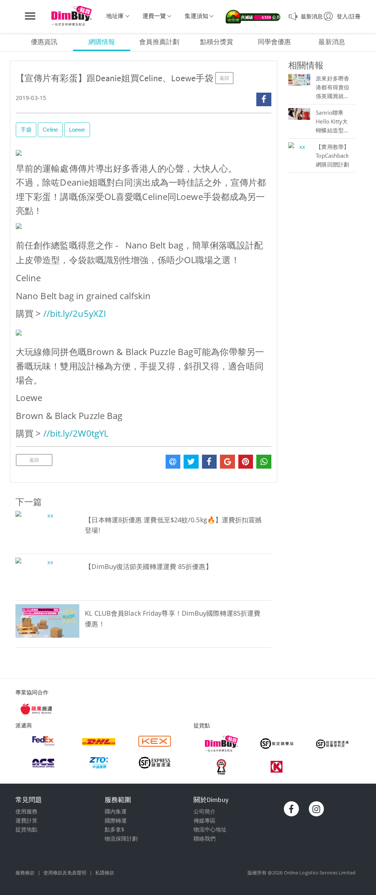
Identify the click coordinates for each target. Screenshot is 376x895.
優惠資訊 (44, 41)
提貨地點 (26, 829)
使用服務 (26, 811)
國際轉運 (116, 820)
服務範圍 (118, 799)
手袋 (26, 129)
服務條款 (25, 872)
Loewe (77, 129)
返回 (224, 78)
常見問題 (28, 799)
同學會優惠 (274, 41)
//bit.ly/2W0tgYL (76, 433)
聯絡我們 (205, 838)
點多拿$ (114, 829)
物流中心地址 (210, 829)
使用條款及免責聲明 (65, 872)
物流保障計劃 (121, 838)
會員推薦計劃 (159, 41)
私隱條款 (104, 872)
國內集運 (116, 811)
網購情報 (101, 41)
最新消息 (331, 41)
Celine (50, 129)
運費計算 (26, 820)
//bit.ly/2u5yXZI (74, 313)
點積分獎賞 (217, 41)
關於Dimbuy (211, 799)
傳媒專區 (205, 820)
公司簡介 (205, 811)
